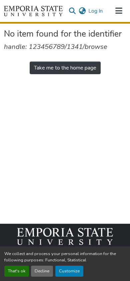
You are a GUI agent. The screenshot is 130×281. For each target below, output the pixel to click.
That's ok (16, 271)
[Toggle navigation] (118, 11)
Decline (42, 271)
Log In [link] (95, 11)
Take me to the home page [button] (65, 67)
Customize (69, 271)
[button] (33, 11)
